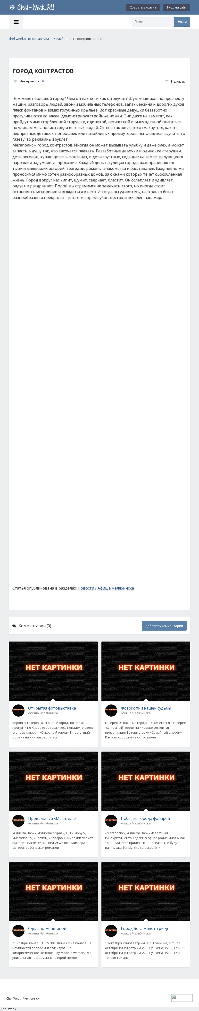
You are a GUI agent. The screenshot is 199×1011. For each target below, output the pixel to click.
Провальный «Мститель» (52, 818)
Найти (182, 22)
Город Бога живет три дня (146, 928)
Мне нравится (31, 81)
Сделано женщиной (47, 928)
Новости (86, 588)
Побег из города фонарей (145, 818)
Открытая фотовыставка (52, 708)
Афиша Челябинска (116, 588)
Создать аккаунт (143, 7)
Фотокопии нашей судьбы (146, 708)
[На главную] (33, 7)
